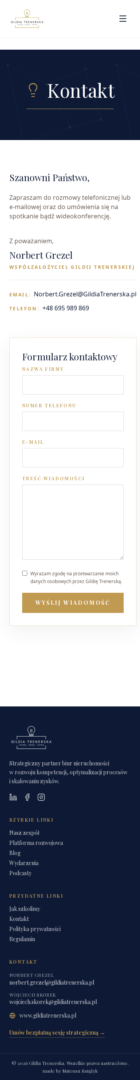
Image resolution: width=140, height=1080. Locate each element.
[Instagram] (41, 797)
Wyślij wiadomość (72, 602)
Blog (15, 853)
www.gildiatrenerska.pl (47, 1015)
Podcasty (20, 873)
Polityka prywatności (35, 929)
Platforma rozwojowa (36, 842)
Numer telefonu (49, 405)
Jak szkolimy (24, 908)
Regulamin (22, 939)
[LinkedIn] (13, 797)
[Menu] (123, 18)
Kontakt (19, 918)
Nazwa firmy (43, 369)
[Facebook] (27, 797)
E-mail (33, 442)
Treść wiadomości (53, 478)
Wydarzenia (23, 863)
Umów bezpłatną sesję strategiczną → (57, 1032)
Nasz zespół (24, 832)
